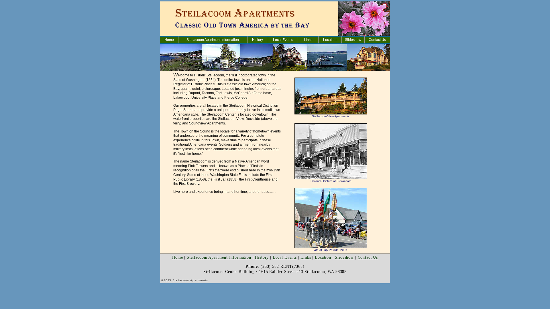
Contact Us (377, 40)
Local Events (283, 40)
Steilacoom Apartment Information (212, 40)
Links (308, 40)
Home (169, 40)
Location (330, 40)
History (257, 40)
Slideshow (353, 40)
